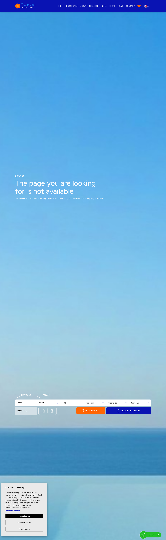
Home (61, 6)
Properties (72, 6)
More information (12, 511)
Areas (112, 6)
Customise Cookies (24, 522)
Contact (130, 6)
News (120, 6)
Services (93, 6)
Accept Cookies (24, 516)
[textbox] (21, 402)
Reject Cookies (24, 529)
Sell (104, 6)
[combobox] (26, 403)
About (83, 6)
